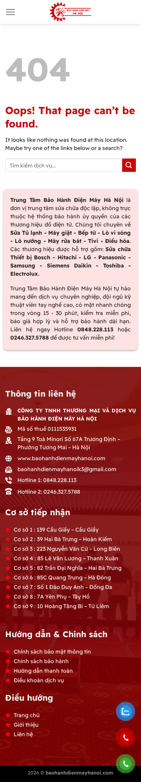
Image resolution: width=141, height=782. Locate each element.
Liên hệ (23, 734)
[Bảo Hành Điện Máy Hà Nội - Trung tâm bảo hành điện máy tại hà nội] (70, 12)
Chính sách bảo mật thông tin (52, 651)
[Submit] (129, 165)
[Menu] (10, 12)
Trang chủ (27, 715)
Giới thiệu (26, 724)
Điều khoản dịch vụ (39, 680)
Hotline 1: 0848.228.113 (46, 480)
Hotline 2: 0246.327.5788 (48, 491)
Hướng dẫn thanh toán (43, 670)
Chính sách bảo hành (41, 661)
